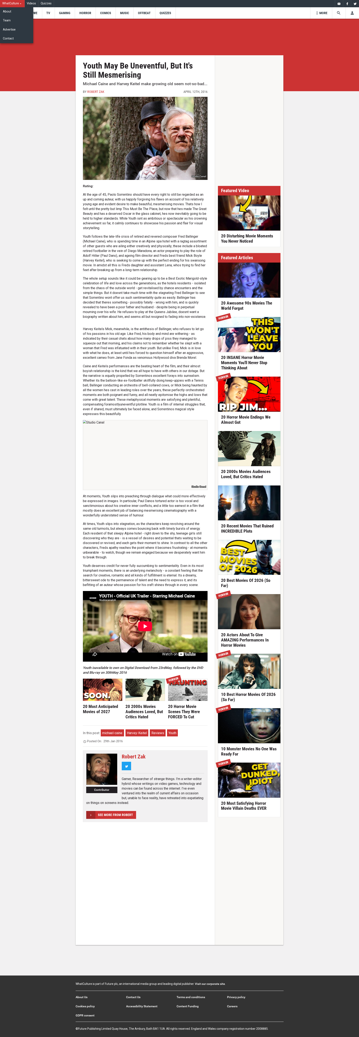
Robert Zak (95, 92)
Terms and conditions (191, 997)
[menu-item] (34, 13)
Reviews (157, 733)
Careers (232, 1006)
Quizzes (46, 3)
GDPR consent (85, 1015)
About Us (81, 997)
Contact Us (133, 997)
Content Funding (188, 1006)
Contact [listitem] (8, 38)
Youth (172, 733)
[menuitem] (12, 3)
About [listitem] (7, 11)
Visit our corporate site (210, 983)
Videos (31, 3)
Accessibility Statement (141, 1006)
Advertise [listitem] (9, 29)
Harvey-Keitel (137, 733)
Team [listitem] (7, 20)
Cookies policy (85, 1006)
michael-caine (112, 733)
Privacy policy (236, 997)
